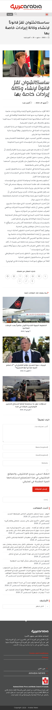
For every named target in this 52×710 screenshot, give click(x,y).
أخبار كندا (27, 38)
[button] (47, 14)
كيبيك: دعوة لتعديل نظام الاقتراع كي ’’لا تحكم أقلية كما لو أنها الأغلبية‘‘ (26, 366)
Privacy (45, 657)
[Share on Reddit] (7, 276)
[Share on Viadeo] (26, 281)
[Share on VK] (13, 276)
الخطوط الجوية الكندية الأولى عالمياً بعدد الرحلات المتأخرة (26, 327)
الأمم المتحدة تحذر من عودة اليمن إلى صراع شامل (29, 554)
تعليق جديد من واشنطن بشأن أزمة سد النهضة (29, 561)
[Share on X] (45, 276)
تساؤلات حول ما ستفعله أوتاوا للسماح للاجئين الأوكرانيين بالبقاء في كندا (26, 405)
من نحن (41, 668)
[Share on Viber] (20, 276)
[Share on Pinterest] (32, 276)
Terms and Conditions (38, 653)
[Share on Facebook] (39, 276)
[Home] (48, 38)
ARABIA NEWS (37, 673)
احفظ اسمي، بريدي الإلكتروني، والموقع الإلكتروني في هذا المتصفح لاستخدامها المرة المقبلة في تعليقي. (28, 478)
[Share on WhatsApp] (19, 281)
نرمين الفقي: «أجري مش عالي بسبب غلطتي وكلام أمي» (26, 521)
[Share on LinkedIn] (26, 276)
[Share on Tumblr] (32, 281)
